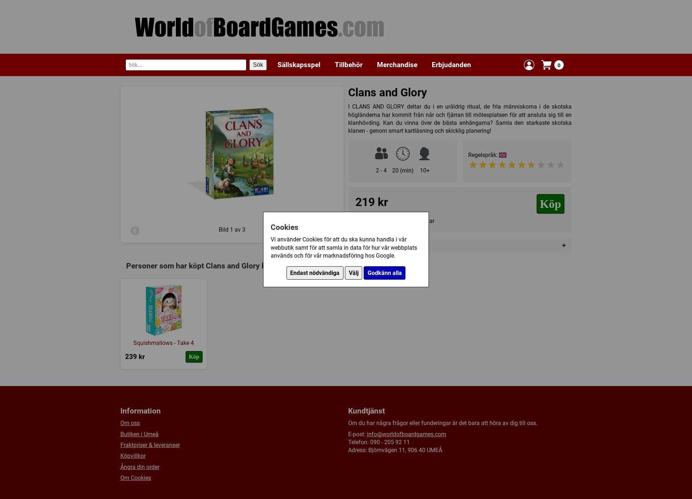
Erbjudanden (451, 65)
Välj (354, 273)
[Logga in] (529, 65)
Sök (258, 65)
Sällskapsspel (299, 65)
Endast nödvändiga (315, 273)
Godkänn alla (385, 273)
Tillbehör (349, 65)
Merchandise (397, 65)
